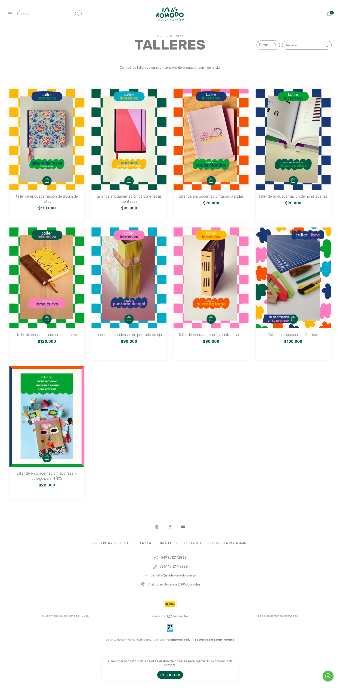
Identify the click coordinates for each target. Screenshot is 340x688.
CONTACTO (192, 543)
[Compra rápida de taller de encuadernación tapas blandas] (211, 180)
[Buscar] (77, 14)
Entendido (170, 674)
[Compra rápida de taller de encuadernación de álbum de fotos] (47, 180)
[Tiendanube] (170, 617)
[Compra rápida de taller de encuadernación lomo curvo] (47, 319)
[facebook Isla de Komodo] (170, 527)
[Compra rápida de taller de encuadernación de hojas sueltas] (293, 180)
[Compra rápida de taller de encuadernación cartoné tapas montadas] (129, 180)
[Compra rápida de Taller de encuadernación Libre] (293, 319)
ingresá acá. (180, 639)
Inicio (160, 36)
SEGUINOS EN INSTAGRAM (227, 543)
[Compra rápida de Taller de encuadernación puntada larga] (211, 319)
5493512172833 (173, 558)
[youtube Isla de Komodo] (183, 527)
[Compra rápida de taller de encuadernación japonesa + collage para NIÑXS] (47, 457)
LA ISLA (145, 543)
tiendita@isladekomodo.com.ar (173, 576)
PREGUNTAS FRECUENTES (113, 543)
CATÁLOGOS (168, 543)
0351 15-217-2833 (174, 567)
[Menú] (11, 14)
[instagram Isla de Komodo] (157, 527)
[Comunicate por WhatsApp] (328, 676)
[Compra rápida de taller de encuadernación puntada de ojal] (129, 319)
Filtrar (263, 45)
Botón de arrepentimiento (214, 639)
